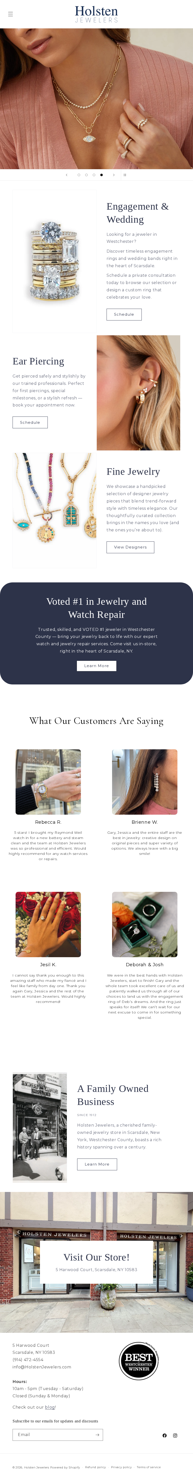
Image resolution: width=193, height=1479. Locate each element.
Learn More (96, 665)
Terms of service (149, 1467)
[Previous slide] (66, 174)
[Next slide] (113, 174)
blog (50, 1407)
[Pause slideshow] (126, 174)
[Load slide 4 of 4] (101, 175)
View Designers (130, 547)
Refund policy (95, 1467)
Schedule (124, 314)
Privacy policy (121, 1467)
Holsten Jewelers (36, 1467)
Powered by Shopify (65, 1467)
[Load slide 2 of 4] (86, 175)
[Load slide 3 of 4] (94, 175)
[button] (10, 14)
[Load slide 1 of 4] (79, 175)
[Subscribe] (97, 1435)
